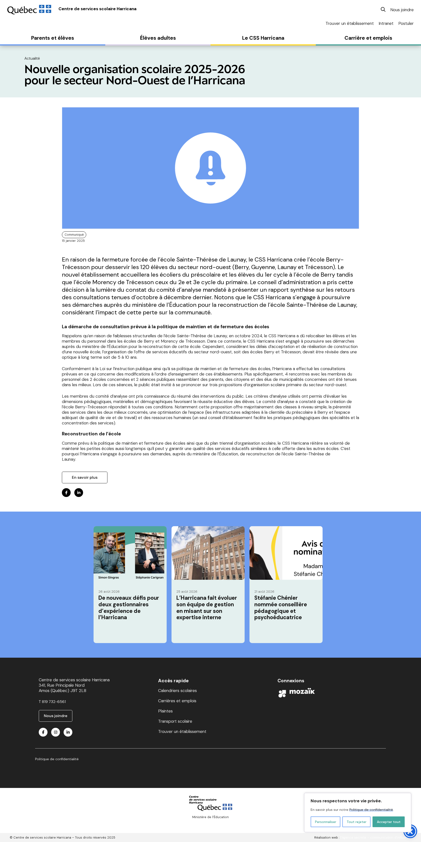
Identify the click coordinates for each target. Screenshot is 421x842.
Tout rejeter (356, 822)
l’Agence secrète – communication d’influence (375, 837)
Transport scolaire (175, 721)
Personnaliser (325, 822)
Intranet (386, 23)
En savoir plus (84, 477)
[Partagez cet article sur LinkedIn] (78, 492)
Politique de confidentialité (371, 809)
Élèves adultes (158, 38)
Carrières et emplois (177, 700)
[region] (357, 812)
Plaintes (165, 711)
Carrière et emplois (368, 38)
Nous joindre (402, 9)
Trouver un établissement (349, 23)
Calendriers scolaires (177, 690)
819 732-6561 (54, 701)
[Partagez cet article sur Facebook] (66, 492)
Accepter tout (389, 822)
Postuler (406, 23)
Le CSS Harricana (263, 38)
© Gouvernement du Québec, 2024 (210, 821)
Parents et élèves (52, 38)
